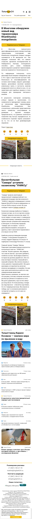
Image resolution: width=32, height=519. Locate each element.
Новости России (7, 447)
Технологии (6, 371)
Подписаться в (16, 45)
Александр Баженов (17, 24)
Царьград (9, 127)
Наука (4, 387)
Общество (5, 362)
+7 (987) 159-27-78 (15, 468)
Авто (4, 379)
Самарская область (7, 173)
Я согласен (16, 517)
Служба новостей (14, 176)
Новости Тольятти (7, 22)
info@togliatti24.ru (15, 479)
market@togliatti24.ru (15, 470)
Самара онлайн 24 (19, 207)
